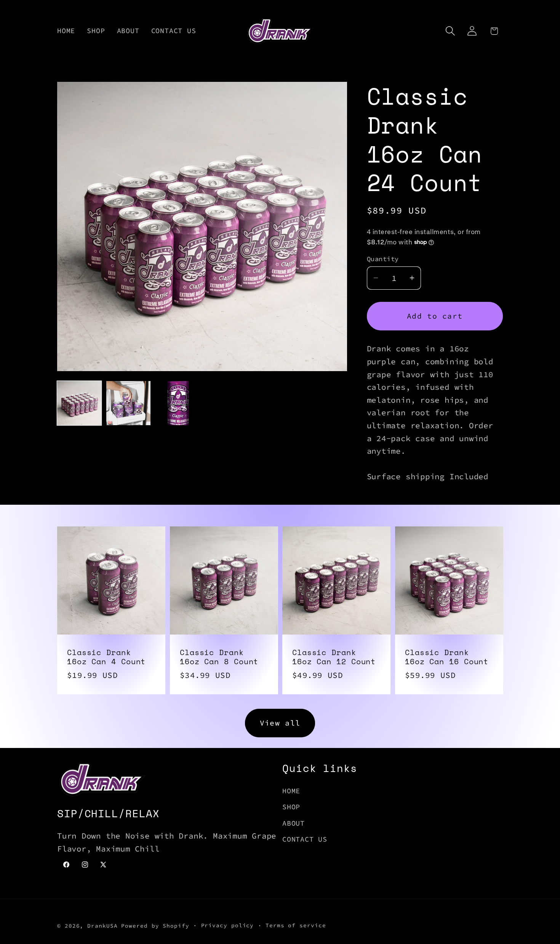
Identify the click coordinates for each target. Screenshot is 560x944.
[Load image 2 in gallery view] (128, 403)
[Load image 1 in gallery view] (79, 403)
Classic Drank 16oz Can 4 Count (106, 656)
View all (280, 722)
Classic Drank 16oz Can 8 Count (219, 656)
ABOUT (293, 823)
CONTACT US (304, 839)
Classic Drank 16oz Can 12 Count (334, 656)
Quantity (383, 259)
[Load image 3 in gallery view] (177, 403)
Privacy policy (227, 925)
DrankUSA (102, 925)
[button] (450, 31)
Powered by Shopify (155, 925)
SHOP (291, 806)
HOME (291, 790)
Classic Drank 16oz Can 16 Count (446, 656)
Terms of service (296, 925)
